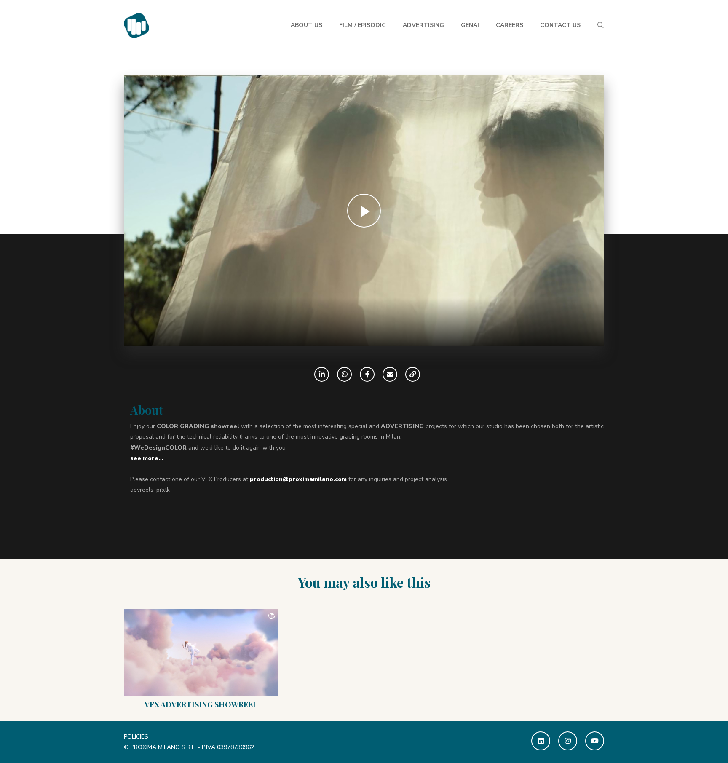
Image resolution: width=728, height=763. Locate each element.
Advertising (423, 25)
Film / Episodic (362, 25)
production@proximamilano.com (298, 479)
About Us (306, 25)
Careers (509, 25)
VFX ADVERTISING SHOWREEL (201, 704)
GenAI (470, 25)
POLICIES (136, 737)
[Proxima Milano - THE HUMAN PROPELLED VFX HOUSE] (136, 25)
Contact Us (560, 25)
